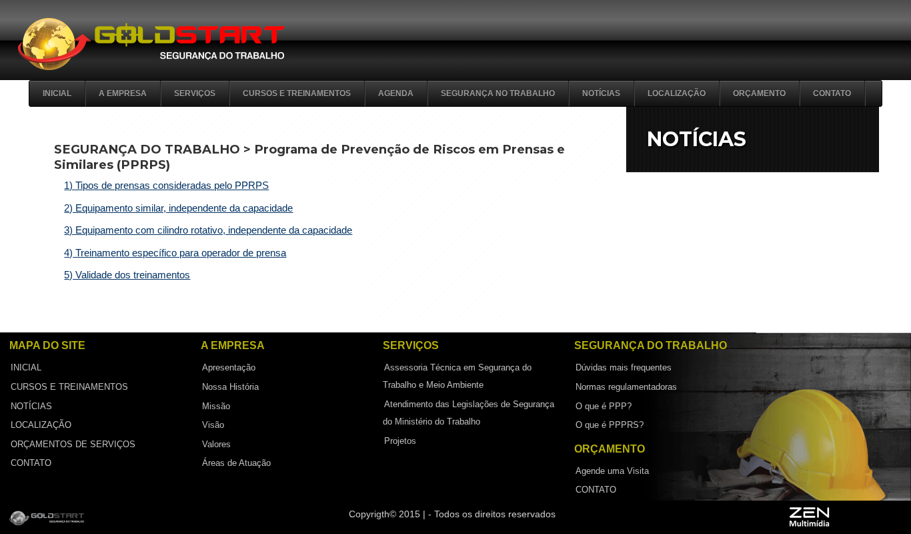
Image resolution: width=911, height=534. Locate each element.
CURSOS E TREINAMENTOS (297, 93)
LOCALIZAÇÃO (677, 93)
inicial (57, 93)
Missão (216, 405)
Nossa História (230, 387)
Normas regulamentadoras (626, 387)
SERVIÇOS (194, 93)
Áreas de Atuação (236, 463)
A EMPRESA (123, 93)
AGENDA (395, 93)
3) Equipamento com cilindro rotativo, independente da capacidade (208, 230)
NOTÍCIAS (601, 93)
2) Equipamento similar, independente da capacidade (178, 208)
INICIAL (26, 367)
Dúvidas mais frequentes (624, 367)
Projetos (400, 440)
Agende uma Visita (612, 470)
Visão (213, 425)
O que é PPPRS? (610, 425)
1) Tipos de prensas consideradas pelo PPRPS (166, 185)
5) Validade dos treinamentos (127, 274)
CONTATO (832, 93)
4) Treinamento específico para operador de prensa (175, 252)
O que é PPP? (604, 405)
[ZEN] (837, 518)
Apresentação (228, 367)
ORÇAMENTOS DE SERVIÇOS (73, 444)
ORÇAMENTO (759, 93)
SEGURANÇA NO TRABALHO (498, 93)
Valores (216, 444)
